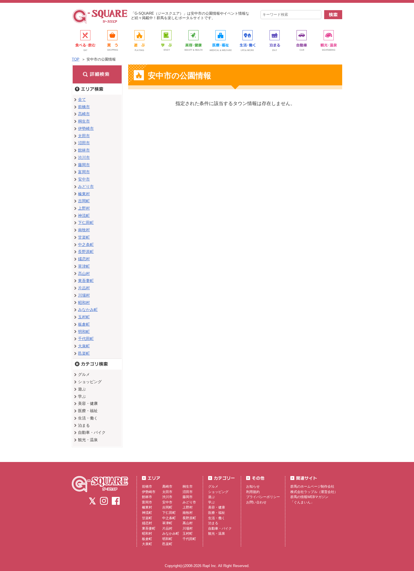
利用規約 (253, 492)
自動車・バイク (220, 528)
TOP (75, 59)
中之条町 (86, 244)
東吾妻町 (86, 280)
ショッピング (218, 492)
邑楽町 (84, 353)
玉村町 (84, 317)
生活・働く (216, 518)
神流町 (84, 215)
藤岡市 (84, 165)
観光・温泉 (216, 534)
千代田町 (86, 338)
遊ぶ (211, 497)
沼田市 (84, 143)
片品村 (84, 288)
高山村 (84, 273)
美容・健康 (216, 507)
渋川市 (84, 157)
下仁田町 (86, 222)
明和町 (84, 331)
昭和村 (84, 302)
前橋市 (84, 107)
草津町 (84, 266)
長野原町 (86, 251)
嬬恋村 (84, 259)
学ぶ (211, 502)
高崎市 (84, 114)
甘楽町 (84, 237)
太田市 (84, 136)
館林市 (84, 150)
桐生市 (84, 121)
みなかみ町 (88, 309)
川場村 (84, 295)
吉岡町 (84, 201)
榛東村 (84, 194)
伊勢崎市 (86, 128)
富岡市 (84, 172)
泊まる (213, 523)
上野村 (84, 208)
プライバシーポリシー (263, 497)
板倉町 (84, 324)
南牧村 (84, 230)
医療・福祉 (216, 513)
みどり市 (86, 186)
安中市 (84, 179)
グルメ (213, 486)
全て (82, 99)
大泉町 (84, 346)
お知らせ (253, 486)
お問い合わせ (256, 502)
